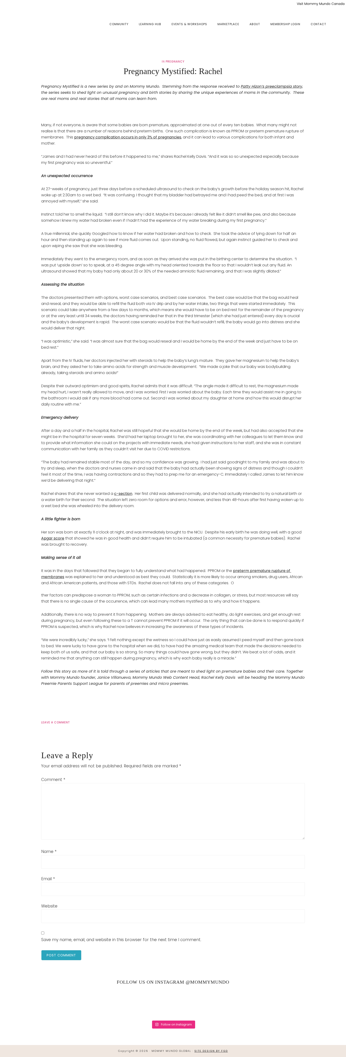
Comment (53, 779)
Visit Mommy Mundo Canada (321, 3)
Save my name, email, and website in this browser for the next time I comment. (121, 940)
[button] (336, 20)
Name (48, 851)
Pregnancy (175, 61)
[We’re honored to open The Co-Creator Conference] (23, 1003)
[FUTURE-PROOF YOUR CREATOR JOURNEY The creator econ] (173, 1003)
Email (48, 879)
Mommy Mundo (31, 24)
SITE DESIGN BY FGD (211, 1051)
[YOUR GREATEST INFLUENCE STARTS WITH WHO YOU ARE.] (222, 1003)
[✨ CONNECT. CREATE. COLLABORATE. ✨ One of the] (73, 1003)
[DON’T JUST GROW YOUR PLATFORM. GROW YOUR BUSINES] (272, 1003)
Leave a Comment (55, 722)
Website (49, 906)
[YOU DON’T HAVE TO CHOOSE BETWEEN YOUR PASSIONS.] (322, 1003)
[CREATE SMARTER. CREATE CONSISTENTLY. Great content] (123, 1003)
